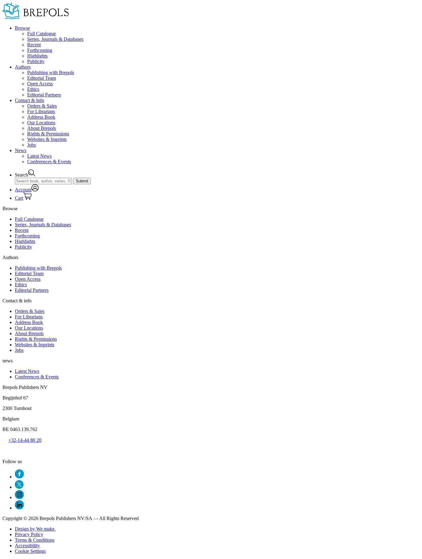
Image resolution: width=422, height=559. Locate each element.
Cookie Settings (30, 551)
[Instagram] (19, 497)
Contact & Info (29, 100)
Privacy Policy (29, 534)
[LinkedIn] (19, 507)
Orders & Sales (42, 106)
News (20, 150)
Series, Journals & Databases (55, 39)
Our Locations (41, 122)
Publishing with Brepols (50, 72)
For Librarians (41, 111)
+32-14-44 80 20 (24, 440)
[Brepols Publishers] (35, 17)
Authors (23, 67)
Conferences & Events (49, 161)
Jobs (31, 144)
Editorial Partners (44, 94)
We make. (35, 528)
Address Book (41, 117)
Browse (22, 28)
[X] (19, 487)
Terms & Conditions (34, 540)
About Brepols (41, 128)
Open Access (40, 83)
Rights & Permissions (48, 133)
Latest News (39, 156)
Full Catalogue (41, 33)
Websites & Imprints (47, 139)
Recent (34, 44)
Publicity (35, 61)
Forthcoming (39, 50)
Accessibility (27, 545)
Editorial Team (41, 78)
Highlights (37, 55)
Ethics (33, 89)
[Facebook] (19, 476)
